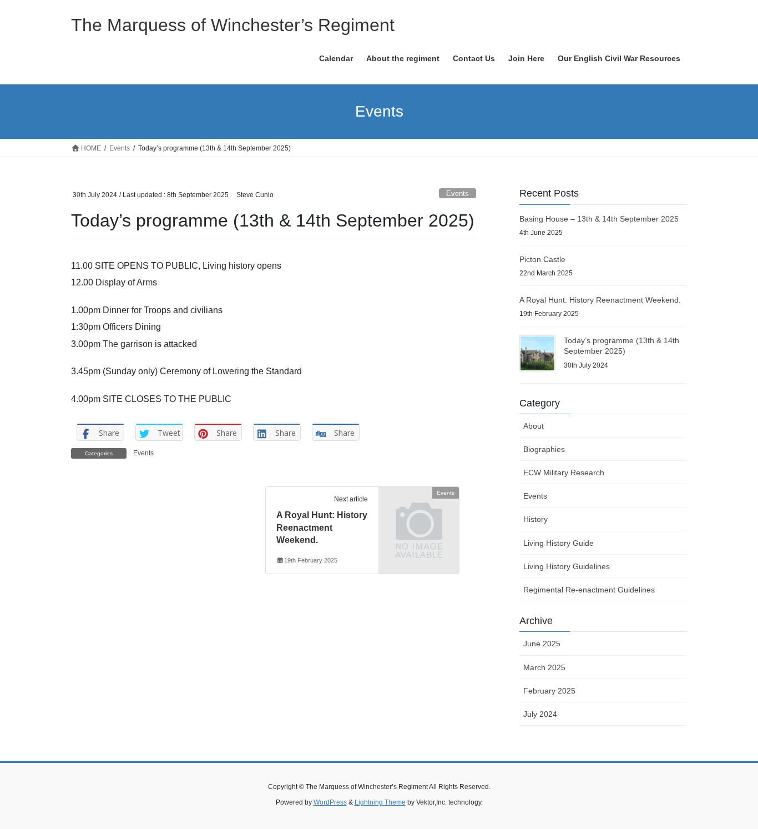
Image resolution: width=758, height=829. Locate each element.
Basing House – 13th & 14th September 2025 (599, 218)
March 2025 (544, 667)
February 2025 (549, 690)
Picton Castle (542, 259)
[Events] (419, 511)
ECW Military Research (563, 472)
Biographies (544, 449)
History (535, 519)
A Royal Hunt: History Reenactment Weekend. (321, 527)
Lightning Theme (380, 802)
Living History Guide (558, 543)
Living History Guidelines (566, 566)
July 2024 (540, 714)
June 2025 (541, 643)
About (533, 425)
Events (457, 193)
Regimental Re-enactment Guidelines (589, 589)
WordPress (330, 802)
